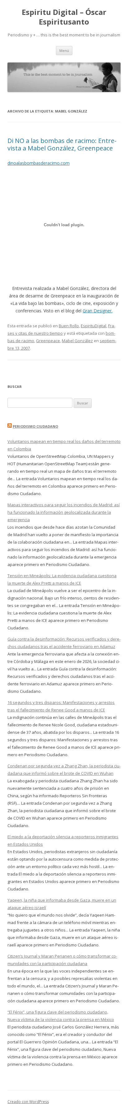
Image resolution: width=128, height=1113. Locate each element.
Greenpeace (48, 340)
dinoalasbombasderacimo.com (38, 163)
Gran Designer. (97, 311)
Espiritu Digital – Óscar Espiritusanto (64, 17)
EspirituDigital (93, 326)
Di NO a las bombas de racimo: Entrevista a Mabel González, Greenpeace (62, 144)
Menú (64, 50)
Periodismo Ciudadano (35, 426)
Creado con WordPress (28, 1101)
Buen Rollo (69, 326)
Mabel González (77, 340)
